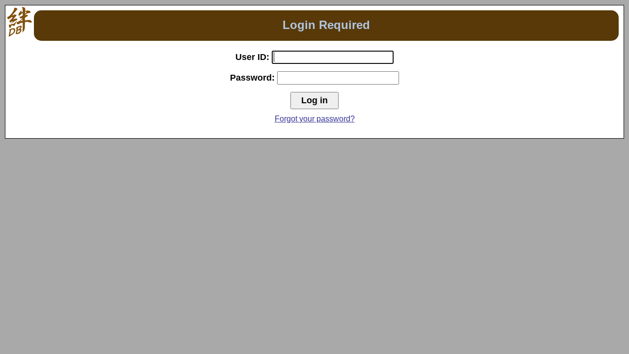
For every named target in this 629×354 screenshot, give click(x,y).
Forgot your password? (315, 119)
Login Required (326, 24)
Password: (253, 78)
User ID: (253, 57)
